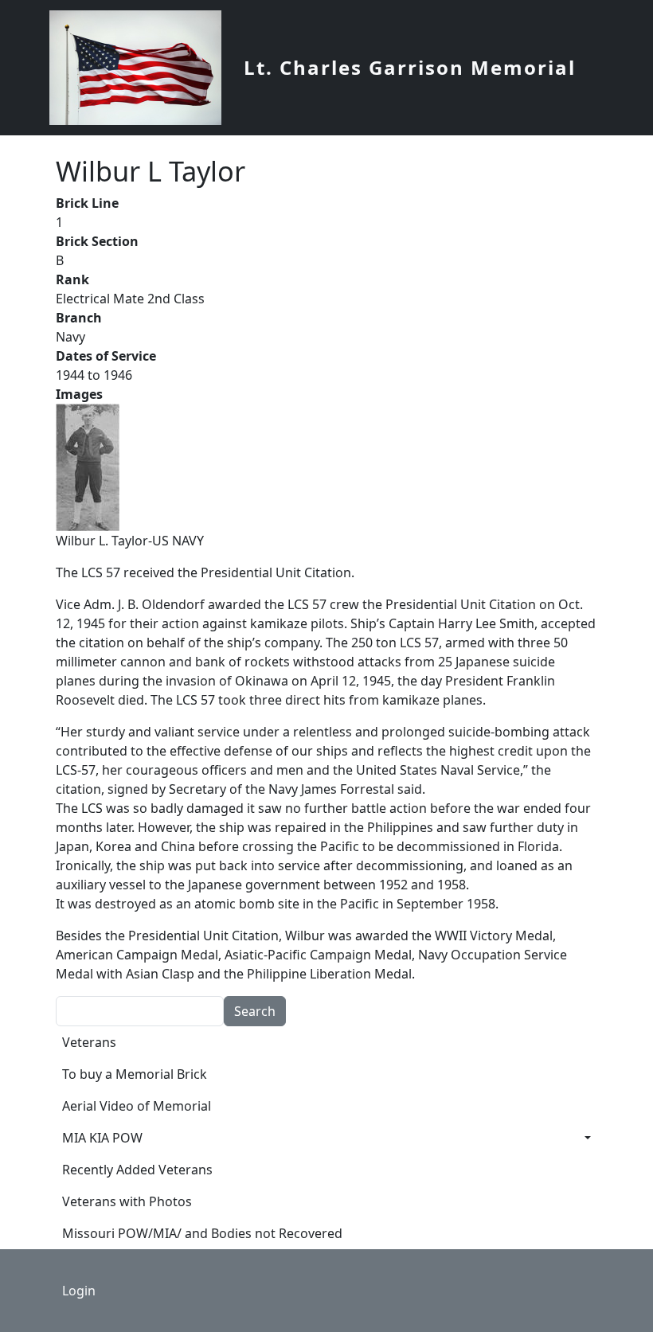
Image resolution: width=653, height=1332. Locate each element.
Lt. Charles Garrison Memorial (410, 67)
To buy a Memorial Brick (134, 1074)
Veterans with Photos (127, 1201)
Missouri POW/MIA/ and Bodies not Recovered (202, 1233)
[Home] (141, 67)
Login (79, 1290)
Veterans (89, 1042)
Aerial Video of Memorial (136, 1106)
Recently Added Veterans (137, 1169)
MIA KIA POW (102, 1137)
